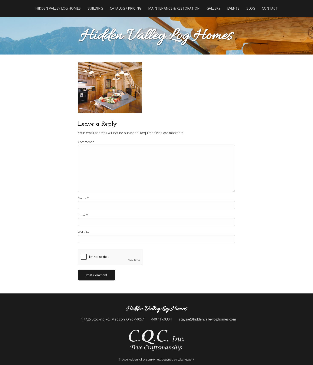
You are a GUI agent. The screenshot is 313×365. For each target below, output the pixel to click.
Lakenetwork (186, 359)
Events (233, 8)
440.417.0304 (161, 319)
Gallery (213, 8)
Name (83, 198)
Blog (250, 8)
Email (83, 215)
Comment (86, 142)
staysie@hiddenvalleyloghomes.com (207, 319)
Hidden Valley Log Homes (58, 8)
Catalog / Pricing (125, 8)
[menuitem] (58, 8)
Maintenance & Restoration (174, 8)
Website (83, 232)
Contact (270, 8)
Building (95, 8)
